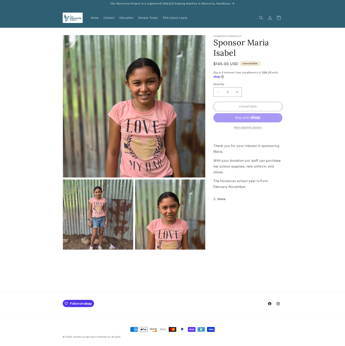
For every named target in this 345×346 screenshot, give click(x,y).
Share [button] (221, 198)
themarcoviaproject (84, 336)
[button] (261, 17)
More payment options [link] (248, 127)
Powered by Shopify (109, 336)
